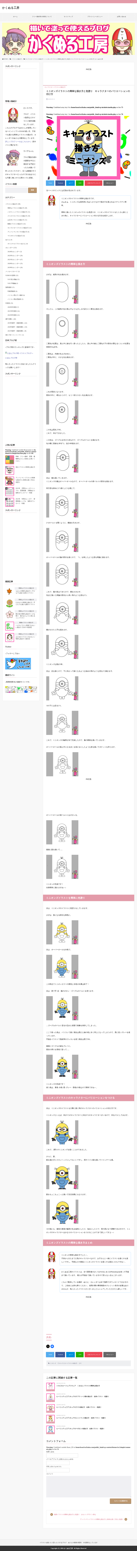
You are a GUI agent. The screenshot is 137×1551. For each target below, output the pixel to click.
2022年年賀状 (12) (14, 315)
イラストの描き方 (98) (12, 204)
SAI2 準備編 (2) (13, 283)
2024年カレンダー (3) (15, 251)
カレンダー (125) (11, 247)
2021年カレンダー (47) (15, 259)
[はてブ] (70, 183)
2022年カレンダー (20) (15, 255)
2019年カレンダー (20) (15, 267)
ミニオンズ (53, 1363)
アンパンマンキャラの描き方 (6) (18, 232)
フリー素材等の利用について (42, 16)
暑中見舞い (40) (10, 319)
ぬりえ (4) (8, 240)
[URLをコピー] (109, 183)
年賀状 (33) (9, 303)
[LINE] (80, 183)
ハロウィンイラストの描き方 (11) (19, 212)
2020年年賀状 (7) (13, 307)
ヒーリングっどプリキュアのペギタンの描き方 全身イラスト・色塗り (80, 1428)
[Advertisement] (89, 76)
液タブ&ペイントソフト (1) (14, 335)
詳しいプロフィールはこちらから (18, 141)
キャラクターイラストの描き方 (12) (20, 228)
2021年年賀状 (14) (14, 311)
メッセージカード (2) (12, 271)
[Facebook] (60, 183)
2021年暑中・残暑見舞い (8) (17, 331)
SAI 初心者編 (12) (13, 279)
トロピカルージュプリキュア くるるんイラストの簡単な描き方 (78, 1386)
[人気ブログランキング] (93, 183)
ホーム (15, 16)
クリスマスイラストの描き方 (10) (19, 216)
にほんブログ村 (11, 358)
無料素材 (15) (9, 287)
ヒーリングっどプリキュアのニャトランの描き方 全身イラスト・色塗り (81, 1418)
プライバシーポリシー (95, 16)
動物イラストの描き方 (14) (17, 224)
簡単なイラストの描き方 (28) (17, 208)
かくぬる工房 (10, 7)
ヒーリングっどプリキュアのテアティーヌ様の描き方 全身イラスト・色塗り (82, 1396)
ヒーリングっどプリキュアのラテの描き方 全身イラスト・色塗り (78, 1407)
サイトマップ (68, 16)
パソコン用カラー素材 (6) (16, 295)
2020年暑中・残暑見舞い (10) (17, 327)
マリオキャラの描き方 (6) (16, 236)
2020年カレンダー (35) (15, 263)
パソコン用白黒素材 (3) (15, 299)
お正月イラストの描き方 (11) (17, 220)
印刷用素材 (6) (12, 291)
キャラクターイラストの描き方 (68, 1363)
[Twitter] (50, 183)
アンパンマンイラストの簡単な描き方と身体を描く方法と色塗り (102, 1519)
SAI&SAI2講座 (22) (11, 275)
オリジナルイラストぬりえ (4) (18, 244)
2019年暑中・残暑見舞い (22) (17, 323)
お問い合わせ (121, 16)
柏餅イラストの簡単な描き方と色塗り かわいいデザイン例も (75, 1514)
